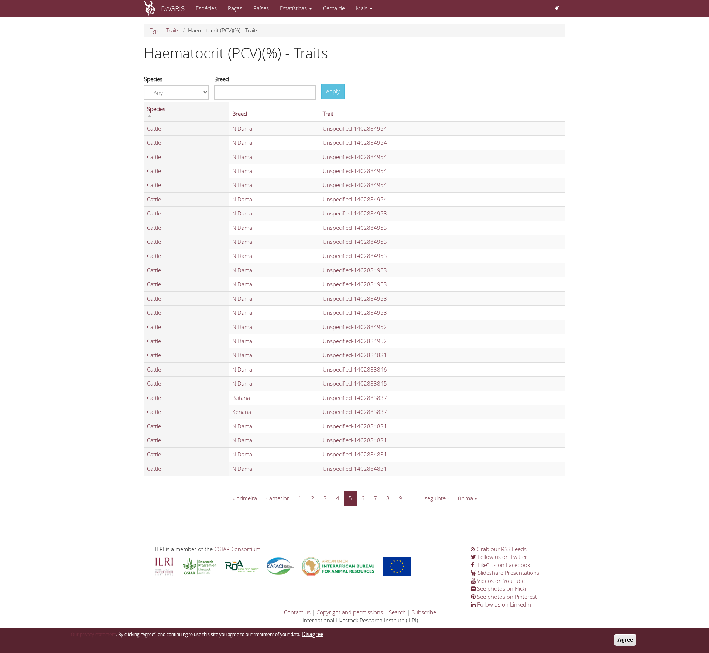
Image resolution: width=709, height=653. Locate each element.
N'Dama (242, 128)
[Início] (152, 8)
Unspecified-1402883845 (355, 383)
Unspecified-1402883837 (355, 397)
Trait (328, 113)
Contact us (297, 612)
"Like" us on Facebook (502, 565)
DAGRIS (173, 8)
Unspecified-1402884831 (355, 355)
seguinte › (437, 498)
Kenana (241, 411)
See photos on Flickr (501, 588)
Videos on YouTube (500, 580)
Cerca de (334, 8)
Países (261, 8)
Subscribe (424, 612)
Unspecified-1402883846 (355, 369)
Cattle (154, 128)
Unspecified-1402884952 (355, 327)
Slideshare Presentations (507, 572)
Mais (362, 8)
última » (467, 498)
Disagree (312, 634)
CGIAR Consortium (237, 549)
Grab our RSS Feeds (501, 549)
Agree (625, 639)
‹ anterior (277, 498)
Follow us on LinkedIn (503, 604)
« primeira (245, 498)
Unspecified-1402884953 (355, 213)
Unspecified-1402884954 (355, 128)
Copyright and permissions (349, 612)
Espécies (206, 8)
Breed (221, 79)
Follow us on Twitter (501, 556)
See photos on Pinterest (506, 596)
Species (153, 79)
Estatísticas (294, 8)
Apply (333, 91)
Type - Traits (164, 30)
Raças (235, 8)
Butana (241, 397)
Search (397, 612)
